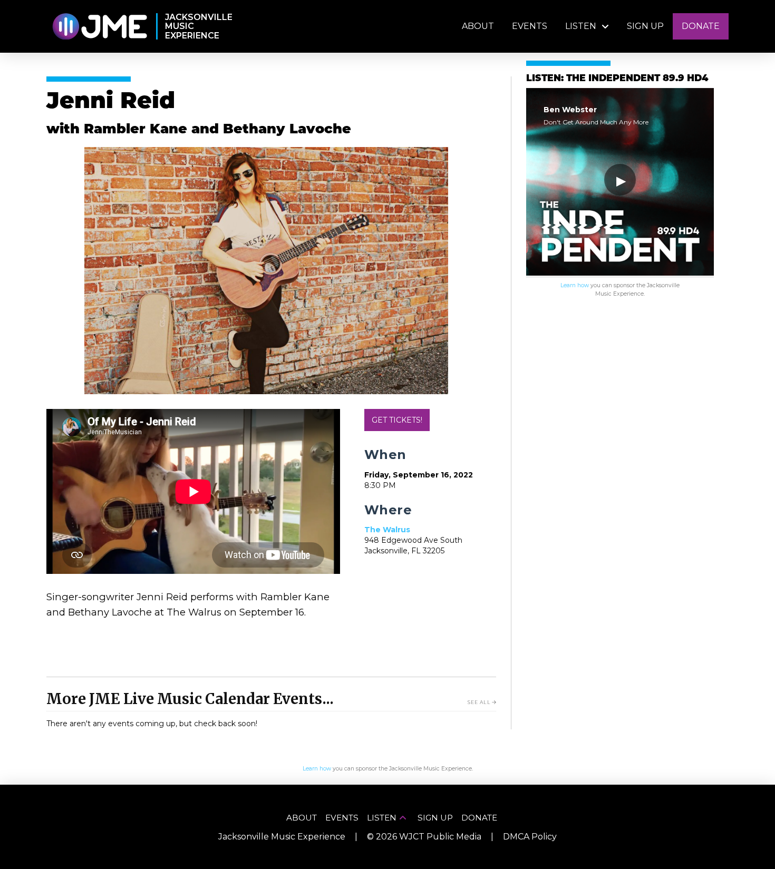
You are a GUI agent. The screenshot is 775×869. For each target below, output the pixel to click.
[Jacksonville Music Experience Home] (99, 26)
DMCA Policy (530, 837)
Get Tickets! (397, 420)
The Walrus (387, 529)
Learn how (574, 285)
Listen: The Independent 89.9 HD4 (617, 78)
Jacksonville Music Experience (281, 837)
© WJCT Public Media (424, 837)
